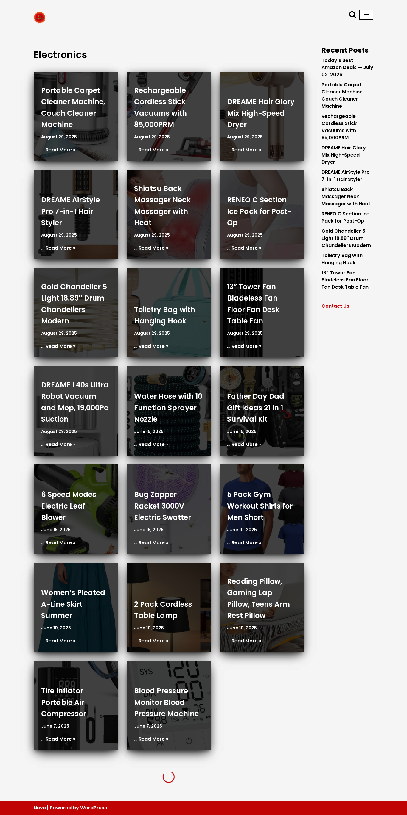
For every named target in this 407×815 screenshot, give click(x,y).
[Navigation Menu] (366, 15)
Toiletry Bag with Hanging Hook (342, 259)
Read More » (60, 149)
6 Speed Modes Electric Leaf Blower (68, 505)
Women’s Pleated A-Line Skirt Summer (73, 604)
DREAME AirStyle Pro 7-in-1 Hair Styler (70, 211)
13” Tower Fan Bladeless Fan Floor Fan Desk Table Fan (345, 279)
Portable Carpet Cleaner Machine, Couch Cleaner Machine (342, 95)
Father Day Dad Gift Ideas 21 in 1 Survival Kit (255, 407)
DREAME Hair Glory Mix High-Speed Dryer (261, 113)
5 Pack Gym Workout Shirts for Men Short (260, 505)
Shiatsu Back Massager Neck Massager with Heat (345, 196)
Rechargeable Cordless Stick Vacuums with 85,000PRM (339, 127)
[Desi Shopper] (40, 18)
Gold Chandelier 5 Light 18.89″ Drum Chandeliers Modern (346, 238)
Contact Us (335, 306)
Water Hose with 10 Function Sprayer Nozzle (168, 407)
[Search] (352, 14)
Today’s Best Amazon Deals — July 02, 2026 (347, 67)
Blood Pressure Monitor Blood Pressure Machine (166, 702)
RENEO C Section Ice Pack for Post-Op (259, 211)
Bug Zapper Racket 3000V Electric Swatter (162, 505)
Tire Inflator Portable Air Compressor (63, 702)
